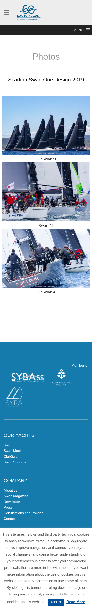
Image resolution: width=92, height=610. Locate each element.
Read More (75, 602)
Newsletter (12, 502)
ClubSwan (11, 456)
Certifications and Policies (23, 513)
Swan (8, 445)
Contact (10, 519)
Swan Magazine (16, 496)
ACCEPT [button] (56, 602)
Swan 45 (46, 225)
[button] (78, 30)
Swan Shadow (15, 462)
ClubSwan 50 (46, 159)
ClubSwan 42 (46, 292)
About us (10, 490)
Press (8, 507)
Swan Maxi (12, 451)
